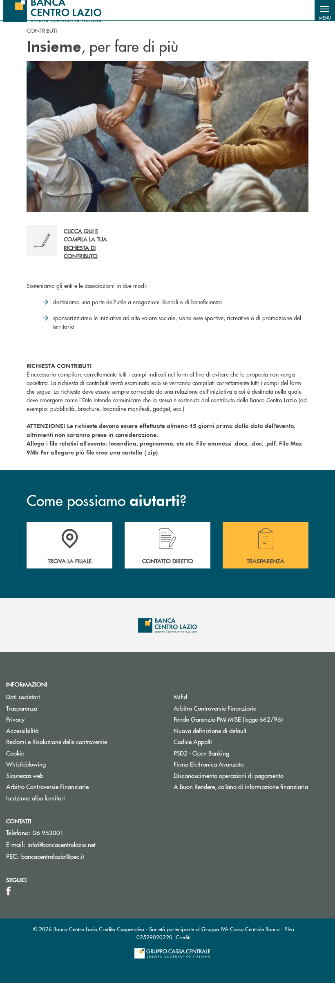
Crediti (183, 937)
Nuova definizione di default (210, 730)
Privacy (15, 719)
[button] (325, 10)
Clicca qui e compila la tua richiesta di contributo (85, 243)
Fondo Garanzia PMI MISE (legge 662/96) (251, 719)
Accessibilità (22, 730)
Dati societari (23, 696)
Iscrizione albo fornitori (35, 798)
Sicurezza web (24, 775)
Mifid (180, 696)
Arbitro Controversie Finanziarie (47, 786)
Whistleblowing (26, 764)
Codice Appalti (193, 741)
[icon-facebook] (8, 891)
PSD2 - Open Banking (201, 753)
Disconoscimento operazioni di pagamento (229, 775)
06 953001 (48, 832)
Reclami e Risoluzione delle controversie (56, 741)
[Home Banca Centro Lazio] (52, 10)
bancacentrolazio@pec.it (52, 856)
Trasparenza (21, 708)
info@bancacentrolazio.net (61, 844)
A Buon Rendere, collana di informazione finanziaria (241, 786)
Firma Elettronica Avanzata (208, 764)
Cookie (15, 753)
